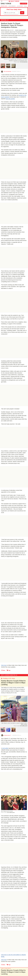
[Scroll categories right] (27, 6)
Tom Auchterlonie (7, 71)
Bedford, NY (5, 20)
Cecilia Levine (7, 735)
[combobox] (11, 12)
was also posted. (10, 98)
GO (22, 12)
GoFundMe (5, 748)
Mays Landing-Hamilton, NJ (9, 675)
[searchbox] (12, 12)
